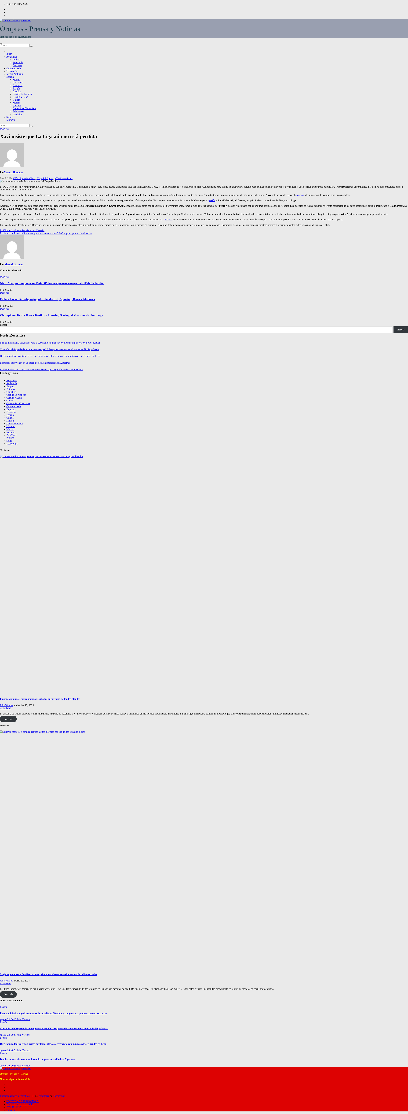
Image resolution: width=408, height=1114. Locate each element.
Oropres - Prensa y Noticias (40, 29)
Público (10, 438)
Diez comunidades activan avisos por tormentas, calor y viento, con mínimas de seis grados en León (50, 356)
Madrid (16, 79)
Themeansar (59, 1096)
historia (168, 219)
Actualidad (11, 56)
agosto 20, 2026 (8, 1050)
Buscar (3, 324)
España (10, 76)
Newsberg (44, 1096)
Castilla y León (20, 97)
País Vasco (18, 111)
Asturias (17, 91)
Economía (18, 62)
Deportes (17, 65)
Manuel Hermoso (13, 172)
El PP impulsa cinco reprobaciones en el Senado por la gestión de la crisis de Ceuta (41, 369)
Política (16, 59)
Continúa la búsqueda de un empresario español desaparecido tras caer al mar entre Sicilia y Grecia (49, 349)
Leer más (8, 719)
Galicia (16, 99)
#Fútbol (17, 178)
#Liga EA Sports (44, 178)
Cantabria (17, 85)
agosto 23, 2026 (8, 1034)
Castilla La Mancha (22, 94)
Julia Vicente (6, 705)
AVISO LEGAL (14, 1107)
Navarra (17, 105)
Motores (10, 119)
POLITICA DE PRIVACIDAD (22, 1101)
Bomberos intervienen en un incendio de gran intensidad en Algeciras (35, 362)
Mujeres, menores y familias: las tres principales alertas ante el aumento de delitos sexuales (48, 974)
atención (299, 195)
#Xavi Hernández (64, 178)
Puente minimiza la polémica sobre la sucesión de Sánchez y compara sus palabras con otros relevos (50, 342)
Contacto (10, 1110)
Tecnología (12, 71)
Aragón (16, 88)
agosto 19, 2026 (8, 1065)
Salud (9, 117)
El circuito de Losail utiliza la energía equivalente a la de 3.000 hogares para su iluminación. (46, 233)
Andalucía (18, 82)
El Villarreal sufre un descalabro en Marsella (22, 230)
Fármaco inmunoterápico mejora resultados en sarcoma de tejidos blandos (40, 699)
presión (211, 200)
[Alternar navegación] (1, 43)
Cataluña (17, 114)
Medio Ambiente (14, 74)
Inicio (9, 53)
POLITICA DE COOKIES (20, 1104)
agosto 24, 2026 (8, 1019)
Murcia (16, 102)
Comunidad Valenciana (24, 108)
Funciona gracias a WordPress (15, 1096)
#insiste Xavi (28, 178)
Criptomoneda (13, 68)
